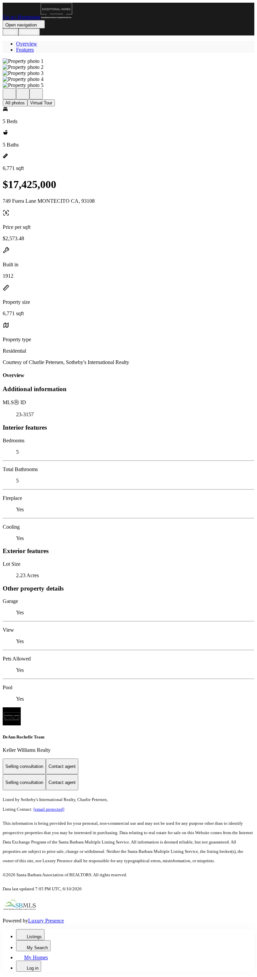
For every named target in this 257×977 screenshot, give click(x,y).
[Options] (9, 93)
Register (29, 31)
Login (10, 31)
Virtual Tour (41, 102)
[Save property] (22, 93)
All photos (15, 102)
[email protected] (48, 809)
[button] (128, 61)
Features (25, 50)
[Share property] (36, 93)
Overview (26, 44)
